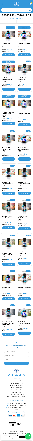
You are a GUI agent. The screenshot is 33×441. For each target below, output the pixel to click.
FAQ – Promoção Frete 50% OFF (16, 396)
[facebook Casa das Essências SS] (12, 375)
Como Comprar (16, 392)
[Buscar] (29, 9)
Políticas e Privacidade (16, 385)
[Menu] (3, 4)
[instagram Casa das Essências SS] (9, 375)
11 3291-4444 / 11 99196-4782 (18, 403)
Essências (10, 17)
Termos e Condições (16, 390)
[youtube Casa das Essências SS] (16, 375)
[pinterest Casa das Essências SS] (24, 375)
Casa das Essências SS (23, 112)
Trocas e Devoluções (16, 387)
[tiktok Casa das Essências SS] (20, 375)
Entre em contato (16, 381)
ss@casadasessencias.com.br (17, 405)
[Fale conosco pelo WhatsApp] (28, 436)
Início (4, 17)
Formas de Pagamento (16, 383)
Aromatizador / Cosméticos (21, 17)
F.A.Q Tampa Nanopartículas (16, 394)
